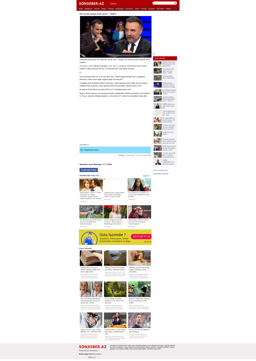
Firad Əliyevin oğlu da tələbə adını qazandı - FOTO (169, 92)
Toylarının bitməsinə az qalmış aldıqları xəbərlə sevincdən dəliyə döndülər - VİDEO (164, 127)
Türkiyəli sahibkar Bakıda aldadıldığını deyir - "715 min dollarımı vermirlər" (168, 99)
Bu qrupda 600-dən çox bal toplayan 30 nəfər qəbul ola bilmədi (168, 120)
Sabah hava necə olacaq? (168, 133)
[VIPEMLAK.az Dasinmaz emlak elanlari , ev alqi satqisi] (158, 173)
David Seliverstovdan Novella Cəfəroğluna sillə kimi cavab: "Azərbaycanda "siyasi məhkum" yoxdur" (165, 148)
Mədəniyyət (119, 9)
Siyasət (96, 9)
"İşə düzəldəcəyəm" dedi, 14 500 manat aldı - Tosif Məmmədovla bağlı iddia (164, 113)
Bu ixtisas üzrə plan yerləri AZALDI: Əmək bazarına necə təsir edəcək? (169, 141)
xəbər (110, 66)
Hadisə (104, 9)
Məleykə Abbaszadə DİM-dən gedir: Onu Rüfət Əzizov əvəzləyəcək (168, 64)
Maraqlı (143, 9)
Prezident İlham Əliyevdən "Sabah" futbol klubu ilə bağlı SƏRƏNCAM (168, 85)
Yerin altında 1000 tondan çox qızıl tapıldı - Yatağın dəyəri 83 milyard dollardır (164, 71)
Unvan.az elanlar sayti (160, 170)
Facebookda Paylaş (88, 170)
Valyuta (113, 4)
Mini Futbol (160, 9)
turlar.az (165, 173)
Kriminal (111, 9)
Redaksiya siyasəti (95, 354)
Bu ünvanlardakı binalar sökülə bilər (168, 77)
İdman (137, 9)
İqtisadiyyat (88, 9)
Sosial (81, 9)
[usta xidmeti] (116, 237)
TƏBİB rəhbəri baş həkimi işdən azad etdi (168, 106)
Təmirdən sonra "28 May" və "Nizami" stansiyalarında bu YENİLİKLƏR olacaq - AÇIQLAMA (165, 155)
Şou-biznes (129, 9)
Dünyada (151, 9)
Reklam (168, 9)
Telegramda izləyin (91, 150)
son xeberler (120, 349)
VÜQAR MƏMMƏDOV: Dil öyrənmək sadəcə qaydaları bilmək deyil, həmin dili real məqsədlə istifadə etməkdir (164, 162)
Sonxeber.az (84, 66)
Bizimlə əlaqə (83, 354)
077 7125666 (107, 164)
